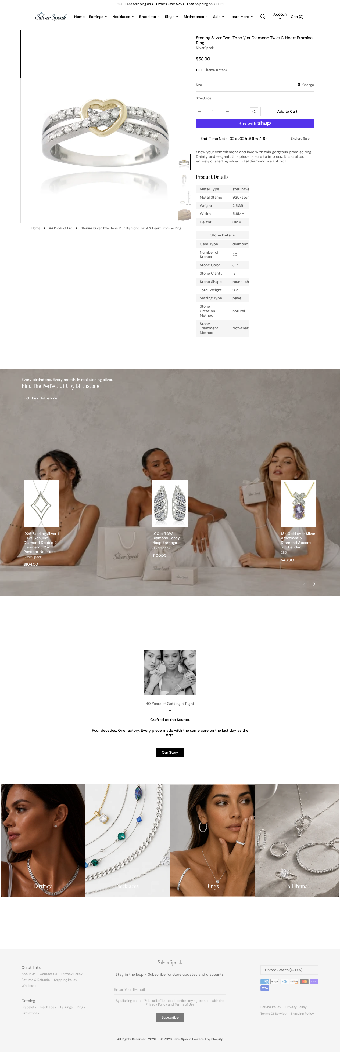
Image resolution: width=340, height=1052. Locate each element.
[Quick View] (55, 523)
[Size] (255, 84)
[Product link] (41, 523)
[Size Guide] (203, 98)
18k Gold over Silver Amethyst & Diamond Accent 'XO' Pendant (298, 540)
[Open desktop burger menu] (26, 16)
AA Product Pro (60, 228)
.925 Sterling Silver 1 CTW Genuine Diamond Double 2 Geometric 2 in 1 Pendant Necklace (41, 543)
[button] (262, 16)
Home (35, 228)
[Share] (254, 111)
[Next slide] (314, 584)
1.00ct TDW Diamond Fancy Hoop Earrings (166, 538)
